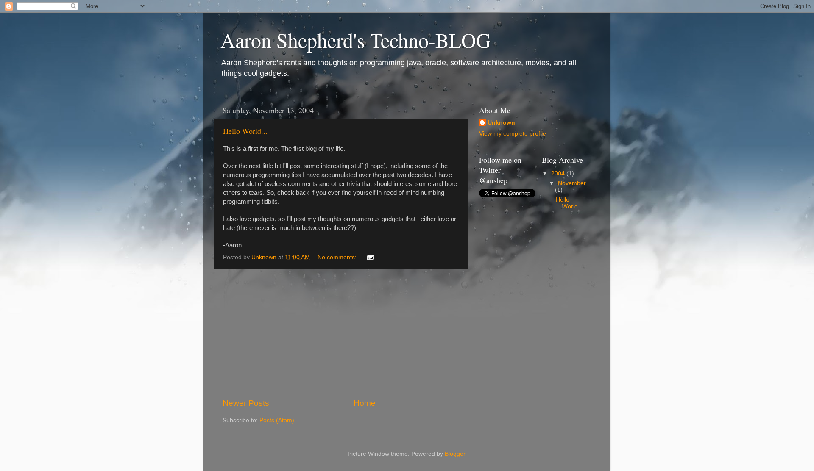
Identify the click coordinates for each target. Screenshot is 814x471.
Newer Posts (246, 403)
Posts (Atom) (276, 420)
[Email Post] (370, 257)
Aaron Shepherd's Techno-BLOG (355, 39)
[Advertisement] (341, 333)
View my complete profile (512, 133)
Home (365, 403)
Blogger (455, 454)
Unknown (501, 122)
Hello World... (245, 131)
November (572, 183)
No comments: (338, 257)
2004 (558, 173)
